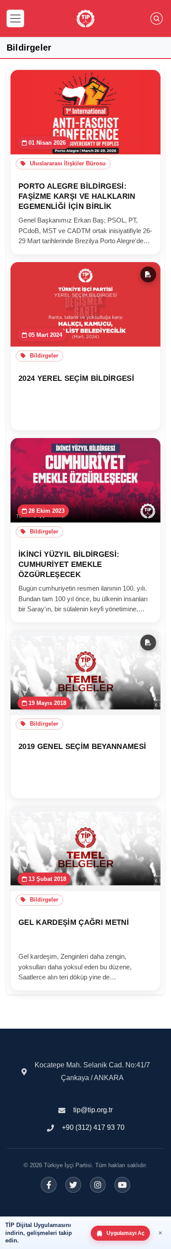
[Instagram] (98, 1185)
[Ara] (156, 18)
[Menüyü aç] (15, 18)
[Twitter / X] (73, 1185)
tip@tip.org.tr (93, 1110)
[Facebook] (49, 1185)
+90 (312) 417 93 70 (93, 1127)
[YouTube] (122, 1185)
